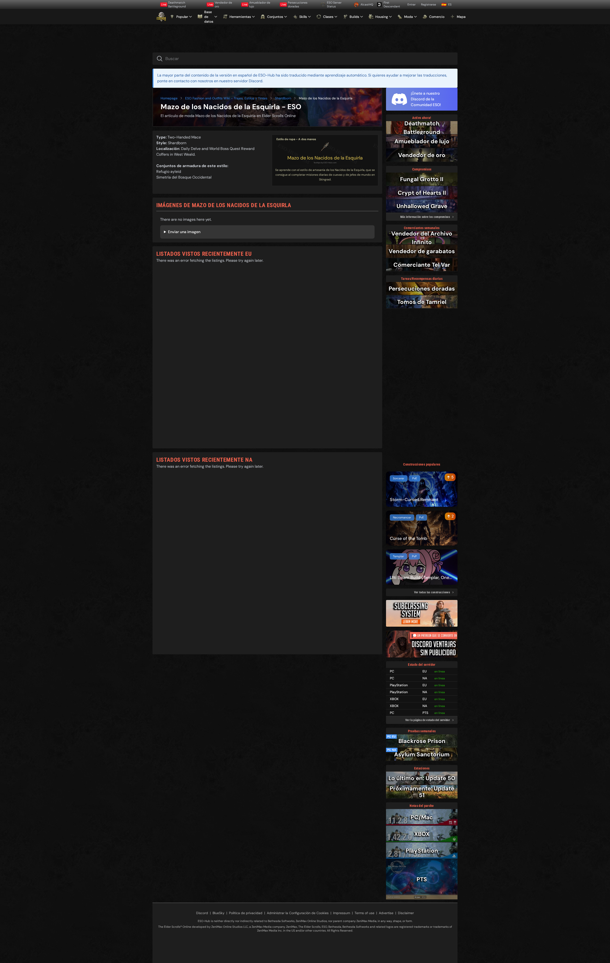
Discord (202, 913)
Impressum (341, 913)
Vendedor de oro (220, 4)
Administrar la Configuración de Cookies (298, 913)
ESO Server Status (334, 4)
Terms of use (364, 913)
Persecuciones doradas (294, 4)
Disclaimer (406, 913)
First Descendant (392, 4)
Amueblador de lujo (256, 4)
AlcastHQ (367, 4)
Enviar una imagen (184, 231)
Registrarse (428, 4)
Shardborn (283, 98)
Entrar (411, 4)
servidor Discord (248, 80)
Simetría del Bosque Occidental (184, 177)
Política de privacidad (245, 913)
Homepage (169, 98)
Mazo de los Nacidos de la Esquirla (325, 158)
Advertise (386, 913)
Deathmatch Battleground (173, 4)
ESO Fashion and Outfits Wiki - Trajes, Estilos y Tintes (226, 98)
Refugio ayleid (168, 171)
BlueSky (218, 913)
